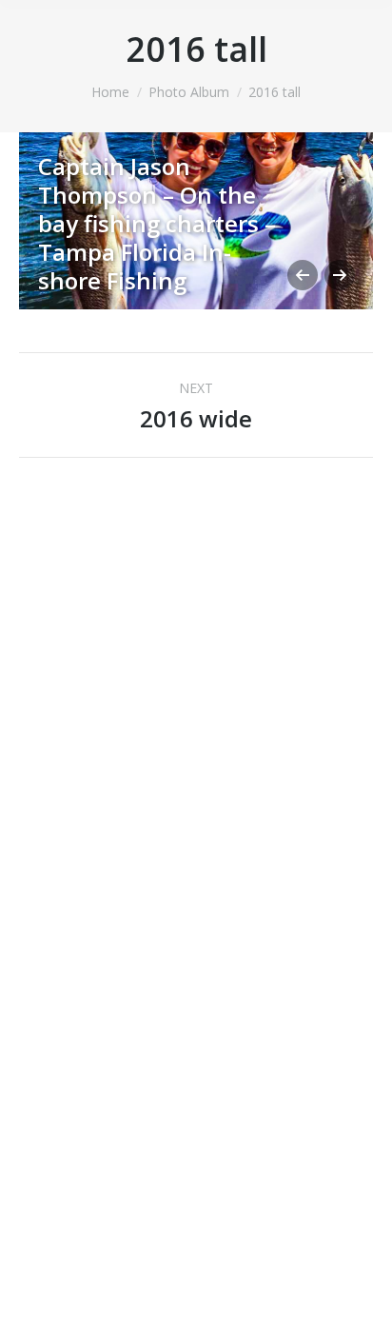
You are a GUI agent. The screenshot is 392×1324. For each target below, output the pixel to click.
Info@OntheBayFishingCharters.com (196, 781)
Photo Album (188, 92)
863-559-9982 (196, 757)
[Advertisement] (161, 1076)
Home (110, 92)
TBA (233, 1298)
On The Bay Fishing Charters (175, 886)
